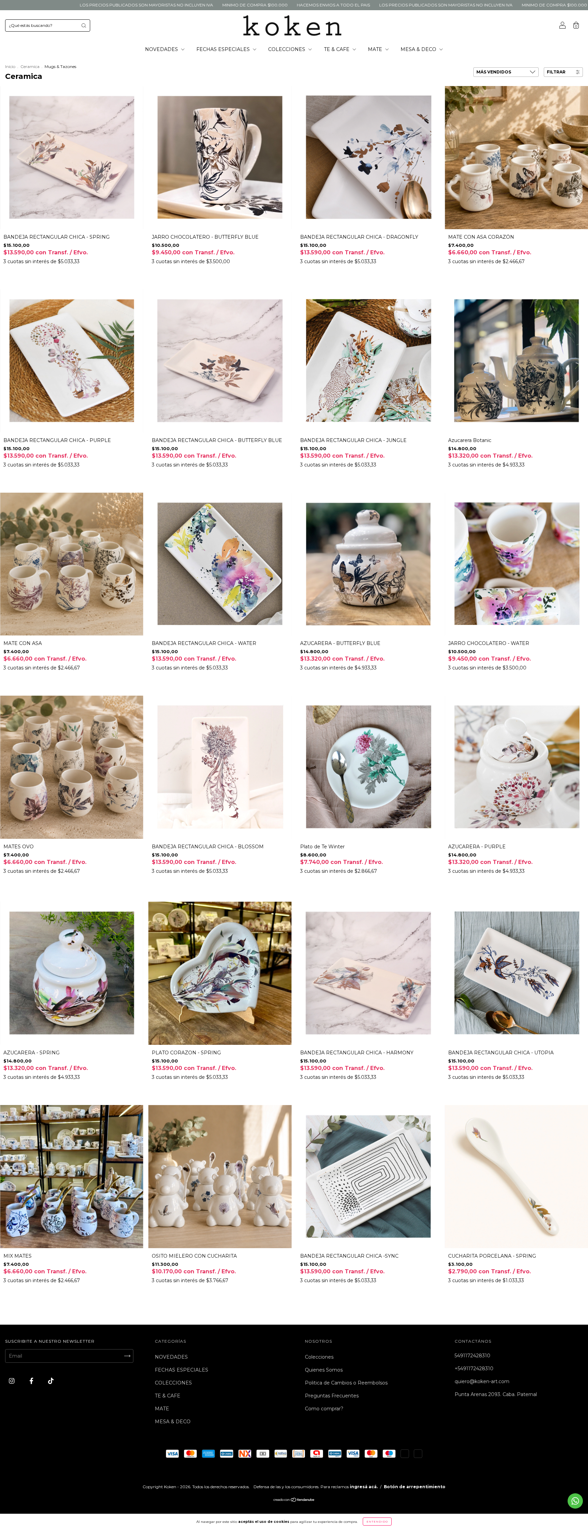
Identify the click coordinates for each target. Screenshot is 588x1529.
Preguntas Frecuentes (332, 1396)
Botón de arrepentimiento (414, 1486)
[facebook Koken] (32, 1381)
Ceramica (29, 66)
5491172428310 (472, 1356)
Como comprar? (324, 1409)
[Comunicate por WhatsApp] (575, 1501)
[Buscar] (83, 25)
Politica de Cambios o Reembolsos (346, 1383)
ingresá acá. (364, 1486)
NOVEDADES (162, 49)
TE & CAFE (337, 49)
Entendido (377, 1521)
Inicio (10, 66)
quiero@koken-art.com (482, 1381)
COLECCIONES (287, 49)
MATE (375, 49)
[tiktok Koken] (51, 1381)
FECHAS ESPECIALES (223, 49)
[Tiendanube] (294, 1500)
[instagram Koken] (12, 1381)
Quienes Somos (324, 1370)
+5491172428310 (474, 1368)
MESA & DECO (419, 49)
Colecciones (319, 1357)
